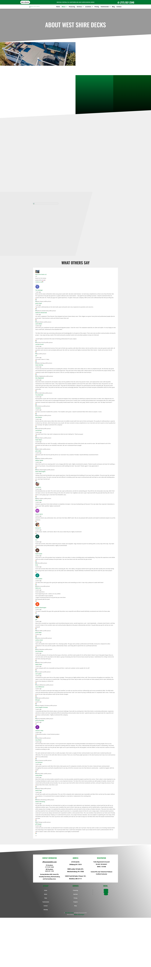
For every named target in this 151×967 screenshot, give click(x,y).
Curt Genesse (38, 762)
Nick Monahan (39, 651)
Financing (72, 7)
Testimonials (105, 7)
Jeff (36, 619)
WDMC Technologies (79, 914)
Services (79, 7)
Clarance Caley (39, 730)
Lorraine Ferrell (39, 344)
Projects (75, 902)
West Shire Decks (84, 83)
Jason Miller (38, 632)
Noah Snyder (38, 553)
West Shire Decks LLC (41, 274)
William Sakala (39, 460)
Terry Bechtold (39, 395)
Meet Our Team (88, 68)
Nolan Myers (38, 440)
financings (92, 96)
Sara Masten (38, 417)
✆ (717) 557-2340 (125, 2)
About (64, 7)
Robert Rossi (38, 664)
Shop (75, 905)
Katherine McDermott (41, 312)
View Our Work (124, 105)
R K (36, 540)
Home (58, 7)
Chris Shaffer (38, 578)
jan (36, 355)
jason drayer (38, 303)
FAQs (45, 898)
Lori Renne (38, 487)
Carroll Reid (38, 430)
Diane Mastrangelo (40, 471)
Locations (88, 7)
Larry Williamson (39, 687)
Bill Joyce (37, 700)
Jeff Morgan (38, 824)
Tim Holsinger (39, 290)
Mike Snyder (38, 500)
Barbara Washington (40, 607)
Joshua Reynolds (39, 720)
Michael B (38, 528)
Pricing (97, 7)
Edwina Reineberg (40, 801)
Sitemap (46, 909)
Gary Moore (38, 740)
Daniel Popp (38, 790)
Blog (113, 7)
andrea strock (39, 640)
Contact (118, 7)
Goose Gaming (39, 365)
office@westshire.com (49, 862)
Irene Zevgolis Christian (41, 707)
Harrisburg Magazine (42, 155)
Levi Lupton (38, 673)
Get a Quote (25, 2)
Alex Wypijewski (39, 378)
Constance (38, 408)
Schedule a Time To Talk (54, 166)
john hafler (38, 451)
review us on (38, 282)
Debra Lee (38, 588)
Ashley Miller (38, 775)
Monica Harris (39, 514)
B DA (36, 565)
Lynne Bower (38, 324)
